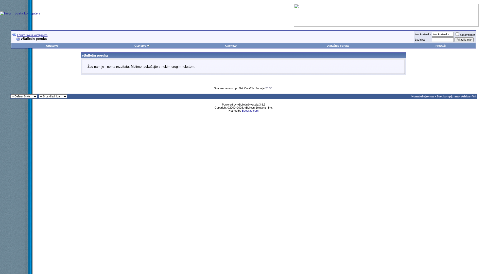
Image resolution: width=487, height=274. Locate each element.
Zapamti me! (467, 34)
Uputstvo (52, 45)
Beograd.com (250, 110)
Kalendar (231, 45)
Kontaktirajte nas (422, 96)
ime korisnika (423, 34)
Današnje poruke (338, 45)
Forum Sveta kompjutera (32, 35)
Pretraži (441, 45)
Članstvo (140, 45)
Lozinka (420, 39)
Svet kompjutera (448, 96)
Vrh (474, 96)
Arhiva (465, 96)
